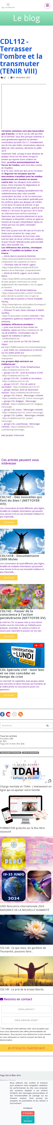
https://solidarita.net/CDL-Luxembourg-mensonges (18, 428)
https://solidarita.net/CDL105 (15, 375)
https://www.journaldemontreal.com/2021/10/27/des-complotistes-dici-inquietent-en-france (26, 260)
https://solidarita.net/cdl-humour (25, 392)
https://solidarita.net (30, 330)
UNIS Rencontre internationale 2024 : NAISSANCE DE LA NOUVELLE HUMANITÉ (24, 908)
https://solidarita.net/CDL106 (15, 381)
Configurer (28, 1108)
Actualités (4, 738)
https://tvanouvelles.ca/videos (16, 315)
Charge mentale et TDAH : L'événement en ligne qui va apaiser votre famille (25, 788)
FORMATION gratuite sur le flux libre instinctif (22, 829)
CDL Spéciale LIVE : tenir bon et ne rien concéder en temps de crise (22, 673)
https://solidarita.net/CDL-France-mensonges (23, 398)
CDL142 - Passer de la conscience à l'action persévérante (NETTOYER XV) (23, 614)
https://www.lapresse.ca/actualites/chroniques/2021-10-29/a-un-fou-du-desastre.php (25, 306)
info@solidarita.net (11, 338)
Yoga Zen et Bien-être (10, 743)
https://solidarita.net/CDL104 (15, 369)
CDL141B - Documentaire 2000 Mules (19, 557)
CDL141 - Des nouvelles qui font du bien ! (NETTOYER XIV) (21, 500)
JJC (1, 741)
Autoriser (28, 1121)
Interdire (29, 1113)
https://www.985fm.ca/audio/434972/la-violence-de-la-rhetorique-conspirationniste (21, 269)
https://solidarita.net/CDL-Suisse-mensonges (22, 412)
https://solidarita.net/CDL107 (26, 387)
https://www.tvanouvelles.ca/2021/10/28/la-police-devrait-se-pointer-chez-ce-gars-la (21, 294)
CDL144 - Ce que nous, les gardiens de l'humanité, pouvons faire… (23, 949)
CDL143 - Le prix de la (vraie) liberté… (22, 989)
